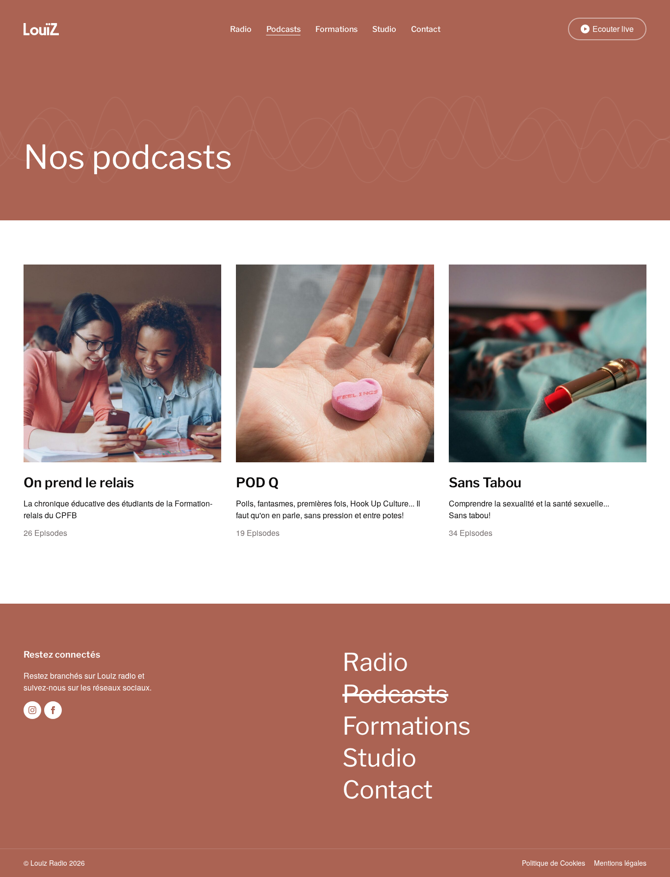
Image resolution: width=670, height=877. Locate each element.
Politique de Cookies (553, 863)
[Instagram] (32, 710)
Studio (384, 29)
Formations (336, 29)
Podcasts (283, 29)
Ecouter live (613, 28)
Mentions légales (620, 863)
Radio (241, 29)
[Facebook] (53, 710)
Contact (425, 29)
